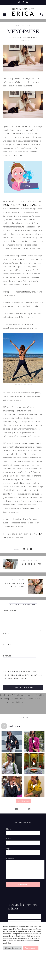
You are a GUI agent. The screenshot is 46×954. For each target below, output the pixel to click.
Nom (6, 633)
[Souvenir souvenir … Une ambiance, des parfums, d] (34, 763)
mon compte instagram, (19, 204)
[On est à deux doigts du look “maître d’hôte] (12, 763)
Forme (17, 26)
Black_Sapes (24, 40)
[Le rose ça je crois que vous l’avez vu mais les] (34, 741)
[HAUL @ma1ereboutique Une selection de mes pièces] (34, 786)
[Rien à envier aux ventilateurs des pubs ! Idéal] (12, 741)
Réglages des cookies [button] (13, 948)
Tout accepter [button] (31, 948)
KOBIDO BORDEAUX (31, 563)
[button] (5, 14)
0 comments (32, 37)
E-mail (7, 645)
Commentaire (10, 610)
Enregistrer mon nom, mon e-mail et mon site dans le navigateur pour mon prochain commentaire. (22, 675)
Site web (7, 656)
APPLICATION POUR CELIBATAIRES (14, 585)
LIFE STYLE (27, 26)
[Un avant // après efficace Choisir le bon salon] (12, 786)
